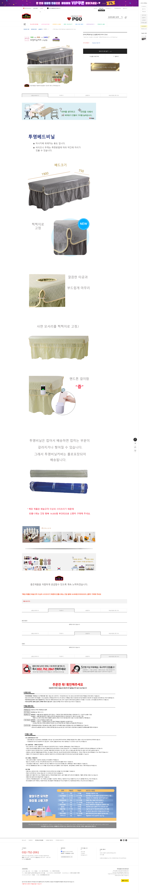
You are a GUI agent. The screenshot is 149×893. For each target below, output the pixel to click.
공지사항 (144, 15)
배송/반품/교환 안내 (114, 95)
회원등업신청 (144, 28)
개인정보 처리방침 (39, 840)
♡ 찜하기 (116, 56)
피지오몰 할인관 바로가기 (54, 8)
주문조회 (144, 11)
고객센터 (144, 20)
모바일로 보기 (84, 855)
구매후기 (61, 95)
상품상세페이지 (35, 95)
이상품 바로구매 (94, 56)
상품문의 (87, 95)
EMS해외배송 (28, 8)
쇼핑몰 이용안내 (49, 840)
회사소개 (24, 840)
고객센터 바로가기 (60, 840)
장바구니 (144, 9)
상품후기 (144, 17)
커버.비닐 (55, 29)
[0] (126, 21)
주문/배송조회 (117, 8)
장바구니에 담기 (104, 51)
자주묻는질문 (144, 22)
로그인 (95, 8)
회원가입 (101, 8)
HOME (45, 29)
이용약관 (30, 840)
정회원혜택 (143, 26)
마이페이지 (143, 6)
